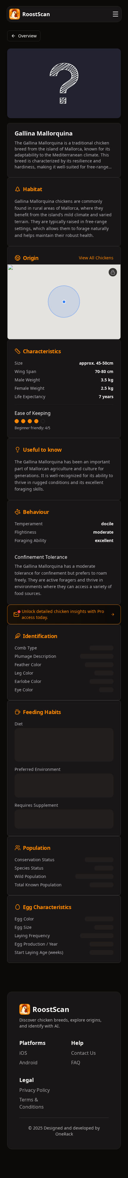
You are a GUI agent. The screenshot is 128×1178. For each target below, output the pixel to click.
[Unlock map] (113, 272)
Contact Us (83, 1053)
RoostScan (36, 14)
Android (28, 1062)
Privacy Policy (34, 1090)
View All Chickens (96, 258)
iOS (23, 1053)
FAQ (75, 1062)
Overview (27, 36)
